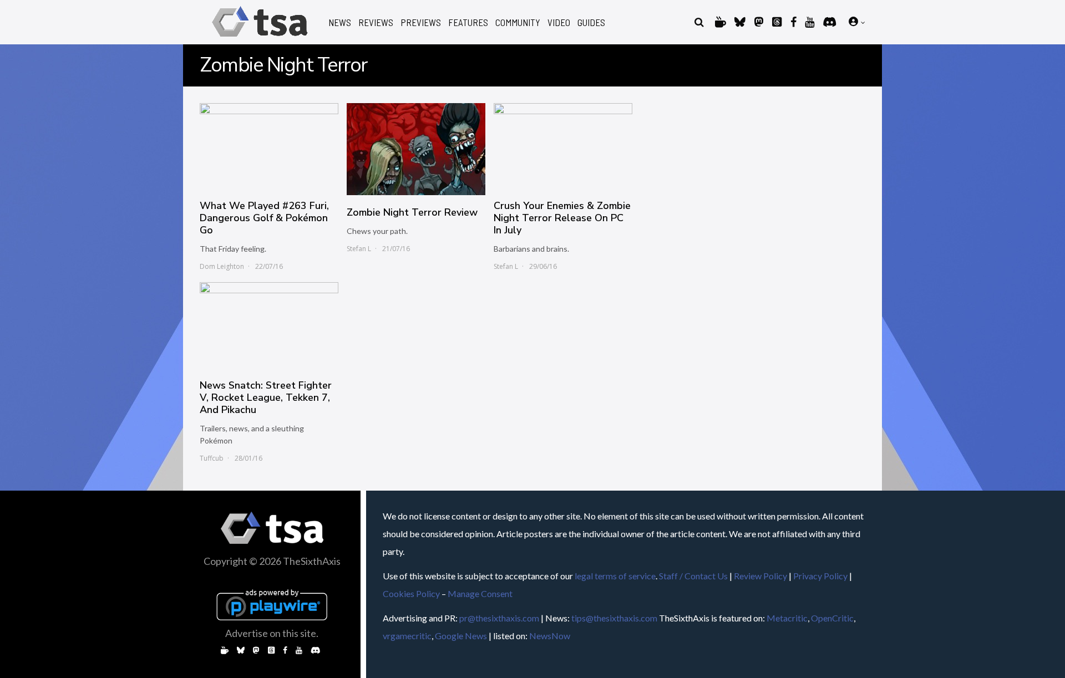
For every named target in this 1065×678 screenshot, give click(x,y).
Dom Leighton (222, 266)
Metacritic (787, 618)
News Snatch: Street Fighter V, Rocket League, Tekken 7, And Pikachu (266, 397)
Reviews (375, 22)
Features (468, 22)
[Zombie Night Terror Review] (416, 149)
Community (517, 22)
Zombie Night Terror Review (412, 212)
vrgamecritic (407, 635)
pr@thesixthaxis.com (499, 618)
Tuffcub (212, 458)
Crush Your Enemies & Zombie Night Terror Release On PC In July (562, 218)
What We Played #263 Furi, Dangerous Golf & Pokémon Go (264, 218)
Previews (420, 22)
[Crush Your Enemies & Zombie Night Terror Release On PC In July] (563, 145)
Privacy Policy (820, 575)
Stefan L (359, 248)
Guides (591, 22)
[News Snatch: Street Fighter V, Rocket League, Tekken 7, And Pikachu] (269, 325)
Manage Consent (480, 593)
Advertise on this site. (271, 633)
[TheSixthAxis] (260, 38)
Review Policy (760, 575)
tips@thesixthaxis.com (614, 618)
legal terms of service (615, 575)
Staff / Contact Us (693, 575)
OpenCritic (832, 618)
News (339, 22)
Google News (461, 635)
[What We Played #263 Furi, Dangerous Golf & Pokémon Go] (269, 145)
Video (558, 22)
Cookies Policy (411, 593)
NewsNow (549, 635)
